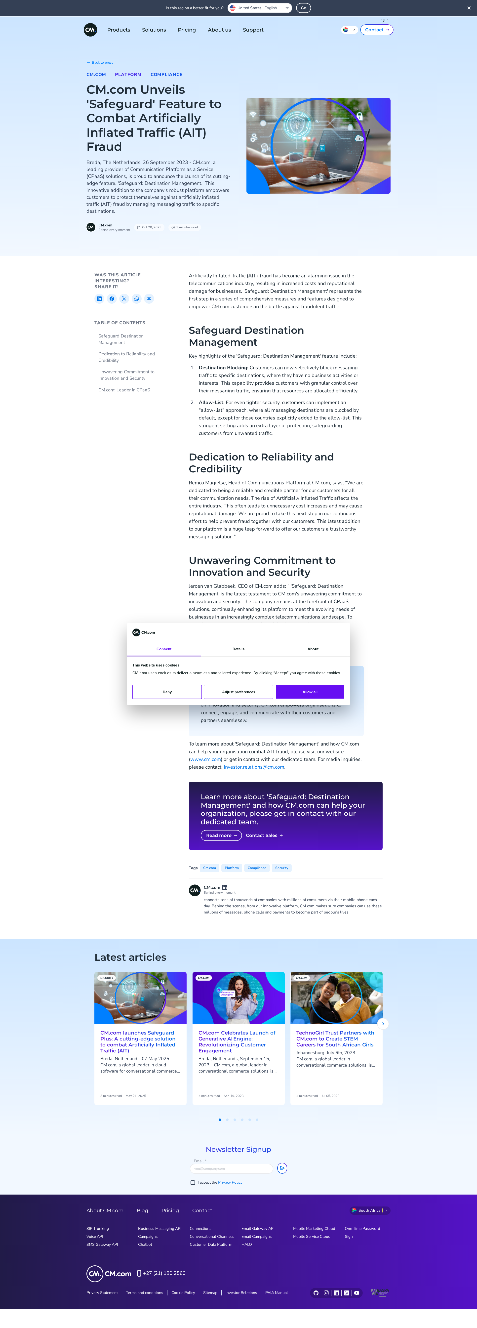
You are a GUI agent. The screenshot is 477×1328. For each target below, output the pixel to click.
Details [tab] (239, 649)
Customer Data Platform (211, 1244)
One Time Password (362, 1228)
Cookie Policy (183, 1292)
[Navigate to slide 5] (249, 1119)
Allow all (310, 692)
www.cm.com (205, 759)
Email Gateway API (258, 1228)
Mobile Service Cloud (311, 1236)
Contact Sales (261, 835)
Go (303, 7)
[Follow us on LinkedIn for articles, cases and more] (336, 1293)
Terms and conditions (144, 1292)
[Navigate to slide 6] (257, 1119)
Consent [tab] (164, 649)
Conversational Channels (212, 1236)
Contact (374, 30)
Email (200, 1161)
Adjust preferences (238, 692)
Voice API (94, 1236)
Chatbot (145, 1244)
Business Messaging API (159, 1228)
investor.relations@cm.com (254, 767)
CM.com (96, 75)
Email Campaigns (256, 1236)
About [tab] (313, 649)
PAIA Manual (276, 1292)
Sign (349, 1236)
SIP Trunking (97, 1228)
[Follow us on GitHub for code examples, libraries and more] (316, 1293)
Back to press (102, 62)
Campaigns (148, 1236)
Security (281, 868)
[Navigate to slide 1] (220, 1119)
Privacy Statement (102, 1292)
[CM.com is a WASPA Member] (381, 1293)
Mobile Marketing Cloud (314, 1228)
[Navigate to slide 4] (242, 1119)
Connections (200, 1228)
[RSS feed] (346, 1293)
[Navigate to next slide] (383, 1024)
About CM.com (104, 1210)
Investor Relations (241, 1292)
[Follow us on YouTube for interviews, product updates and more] (357, 1293)
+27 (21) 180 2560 (164, 1273)
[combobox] (260, 8)
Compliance (167, 75)
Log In (384, 19)
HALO (246, 1244)
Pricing (187, 30)
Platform (128, 75)
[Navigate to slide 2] (227, 1119)
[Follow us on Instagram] (326, 1293)
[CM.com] (90, 30)
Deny (167, 692)
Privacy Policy (230, 1182)
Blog (142, 1210)
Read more (219, 835)
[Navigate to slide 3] (234, 1119)
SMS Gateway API (102, 1244)
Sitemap (210, 1292)
